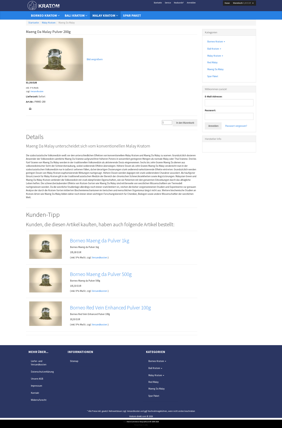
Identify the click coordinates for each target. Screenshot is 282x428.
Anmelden (191, 2)
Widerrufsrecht (39, 399)
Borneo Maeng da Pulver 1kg (99, 240)
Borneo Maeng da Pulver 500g (101, 274)
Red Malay (212, 62)
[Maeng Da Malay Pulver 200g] (54, 59)
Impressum (36, 385)
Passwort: (210, 110)
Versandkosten (37, 91)
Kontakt (35, 392)
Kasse (227, 3)
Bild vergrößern (95, 59)
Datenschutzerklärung (42, 371)
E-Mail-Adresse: (213, 96)
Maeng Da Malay (215, 69)
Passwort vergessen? (236, 125)
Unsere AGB (37, 378)
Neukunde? (179, 2)
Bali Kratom (75, 15)
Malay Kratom (104, 15)
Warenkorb (243, 3)
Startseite (158, 2)
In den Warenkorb (185, 122)
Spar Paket (132, 15)
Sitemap (74, 361)
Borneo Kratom (44, 15)
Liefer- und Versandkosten (38, 362)
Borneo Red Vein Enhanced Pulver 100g (110, 307)
